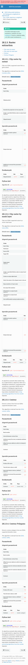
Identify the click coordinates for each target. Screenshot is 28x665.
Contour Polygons (9, 55)
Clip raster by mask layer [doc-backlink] (11, 215)
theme (17, 660)
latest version (21, 2)
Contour (6, 53)
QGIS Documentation (15, 6)
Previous (6, 22)
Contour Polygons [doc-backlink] (13, 523)
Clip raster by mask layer (10, 51)
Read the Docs (8, 662)
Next (22, 22)
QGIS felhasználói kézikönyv (12, 12)
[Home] (2, 12)
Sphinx (9, 660)
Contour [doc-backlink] (9, 399)
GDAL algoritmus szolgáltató (12, 17)
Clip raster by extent (9, 49)
